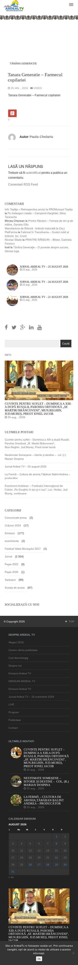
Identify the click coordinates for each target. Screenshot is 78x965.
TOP (71, 621)
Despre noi (15, 665)
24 (12, 864)
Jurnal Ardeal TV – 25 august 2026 (25, 466)
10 (12, 850)
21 (47, 857)
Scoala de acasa (15, 587)
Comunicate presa (16, 517)
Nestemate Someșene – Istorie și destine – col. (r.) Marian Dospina (36, 456)
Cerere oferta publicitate (23, 650)
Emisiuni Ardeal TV (20, 673)
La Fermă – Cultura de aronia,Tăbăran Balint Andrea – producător (37, 476)
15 (56, 850)
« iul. (11, 877)
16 (65, 850)
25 (21, 864)
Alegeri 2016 (16, 642)
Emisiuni (10, 533)
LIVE (11, 704)
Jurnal (8, 556)
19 (30, 857)
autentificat (33, 172)
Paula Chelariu (41, 137)
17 (12, 857)
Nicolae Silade (13, 239)
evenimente (12, 540)
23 (65, 857)
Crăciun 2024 (13, 525)
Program (14, 712)
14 (47, 850)
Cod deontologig (18, 657)
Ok (39, 958)
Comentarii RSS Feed (23, 184)
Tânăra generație (23, 63)
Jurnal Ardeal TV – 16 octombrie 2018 (31, 696)
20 (39, 857)
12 (30, 850)
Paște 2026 (11, 572)
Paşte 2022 (11, 564)
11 (21, 850)
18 (21, 857)
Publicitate (15, 720)
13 (39, 850)
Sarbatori (10, 579)
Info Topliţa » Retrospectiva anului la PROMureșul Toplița (39, 209)
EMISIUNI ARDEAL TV (22, 681)
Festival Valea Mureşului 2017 (23, 548)
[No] (73, 953)
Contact (13, 727)
